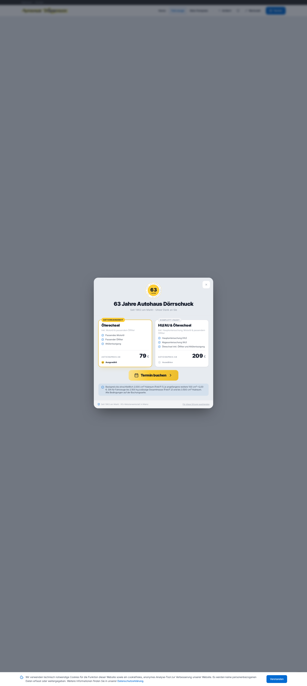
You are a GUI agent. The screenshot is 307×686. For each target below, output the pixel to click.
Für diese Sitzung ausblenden (196, 404)
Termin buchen (153, 375)
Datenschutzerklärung (130, 680)
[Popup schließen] (206, 285)
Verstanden (277, 678)
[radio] (125, 343)
